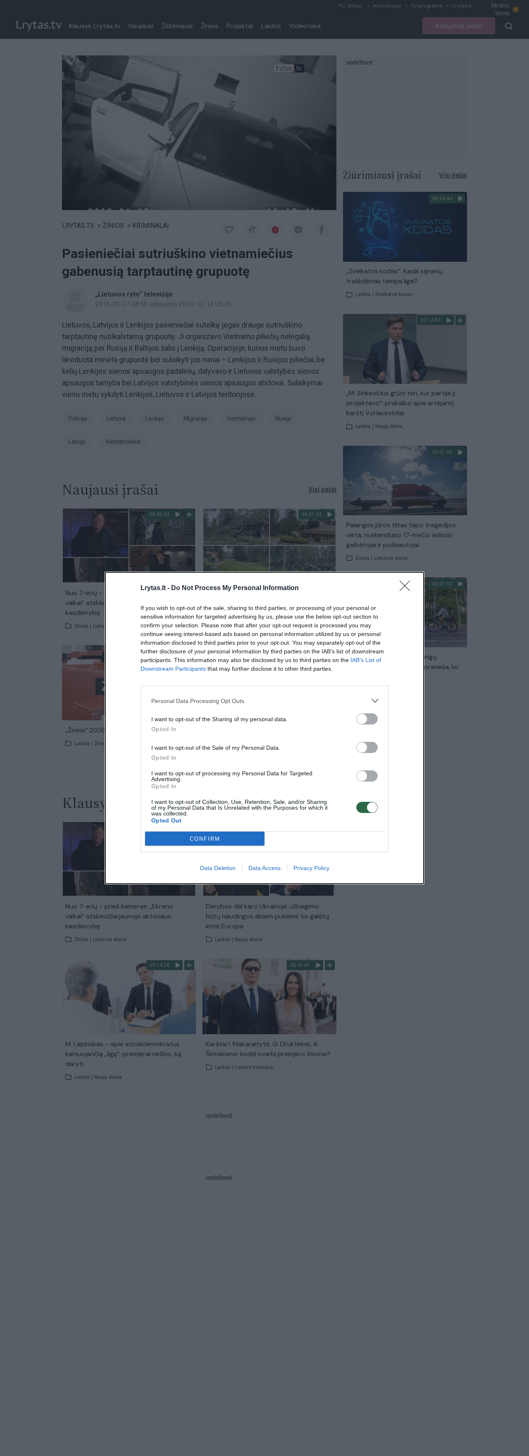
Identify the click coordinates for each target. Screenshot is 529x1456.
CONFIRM (205, 839)
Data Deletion (218, 868)
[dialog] (264, 728)
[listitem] (264, 700)
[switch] (367, 718)
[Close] (407, 588)
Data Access (264, 868)
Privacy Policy (311, 868)
